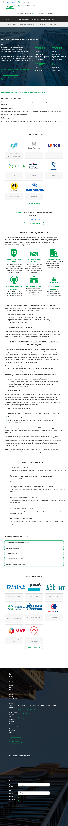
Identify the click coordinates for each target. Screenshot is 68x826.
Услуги (34, 13)
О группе (28, 13)
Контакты (50, 13)
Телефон (20, 789)
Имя (19, 780)
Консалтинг (35, 19)
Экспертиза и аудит (47, 19)
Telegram (23, 8)
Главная (21, 13)
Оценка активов (24, 19)
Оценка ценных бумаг (13, 548)
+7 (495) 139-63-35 (26, 2)
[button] (24, 799)
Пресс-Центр (11, 795)
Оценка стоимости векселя (14, 558)
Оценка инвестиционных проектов (16, 564)
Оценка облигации (11, 553)
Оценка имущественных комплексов (17, 542)
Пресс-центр (42, 13)
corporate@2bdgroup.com (28, 5)
